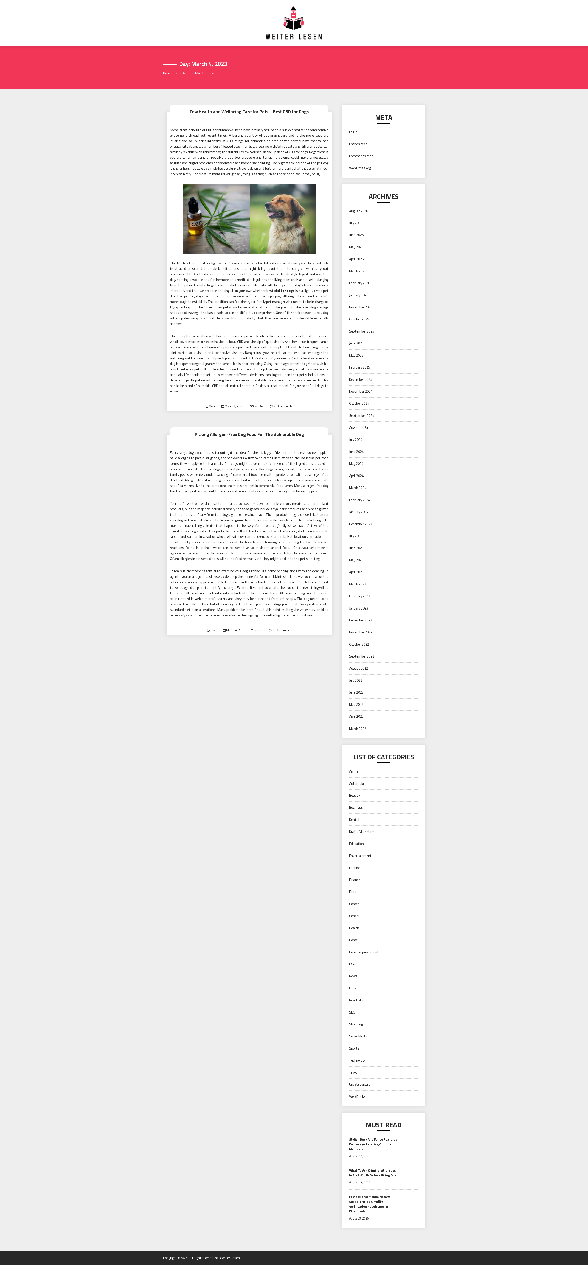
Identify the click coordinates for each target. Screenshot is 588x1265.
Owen (213, 406)
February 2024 (359, 500)
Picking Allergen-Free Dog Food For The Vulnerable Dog (249, 434)
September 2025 (361, 331)
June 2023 (356, 548)
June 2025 (356, 343)
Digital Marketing (361, 831)
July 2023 (355, 536)
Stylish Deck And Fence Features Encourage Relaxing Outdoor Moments (373, 1144)
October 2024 (359, 403)
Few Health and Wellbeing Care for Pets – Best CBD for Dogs (249, 111)
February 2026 (359, 283)
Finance (354, 879)
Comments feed (361, 156)
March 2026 (357, 271)
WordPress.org (360, 168)
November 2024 (360, 391)
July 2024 (355, 439)
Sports (354, 1048)
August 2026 (358, 211)
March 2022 (357, 728)
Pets (352, 988)
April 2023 (356, 572)
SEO (352, 1012)
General (258, 630)
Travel (353, 1072)
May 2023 (356, 560)
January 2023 (358, 608)
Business (356, 807)
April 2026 (356, 259)
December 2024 (360, 379)
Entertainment (360, 855)
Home (353, 940)
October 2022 (359, 644)
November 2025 (360, 307)
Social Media (358, 1036)
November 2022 (360, 632)
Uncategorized (359, 1084)
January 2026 (358, 295)
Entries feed (358, 144)
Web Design (357, 1096)
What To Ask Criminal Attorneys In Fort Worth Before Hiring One (372, 1172)
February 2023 (359, 596)
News (353, 976)
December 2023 (360, 524)
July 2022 (355, 680)
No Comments (283, 406)
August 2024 (358, 427)
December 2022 (360, 620)
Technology (357, 1060)
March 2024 (357, 487)
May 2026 (356, 247)
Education (356, 843)
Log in (353, 132)
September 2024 (361, 415)
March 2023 (357, 584)
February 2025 (359, 367)
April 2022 (356, 716)
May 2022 (356, 704)
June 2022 (356, 692)
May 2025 (356, 355)
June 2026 (356, 234)
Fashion (355, 867)
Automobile (357, 783)
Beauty (354, 795)
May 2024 (356, 463)
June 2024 (356, 451)
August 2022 (358, 668)
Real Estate (358, 1000)
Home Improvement (364, 952)
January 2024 (358, 511)
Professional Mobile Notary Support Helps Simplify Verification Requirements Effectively (369, 1204)
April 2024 (356, 475)
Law (352, 964)
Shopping (258, 406)
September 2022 (361, 656)
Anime (354, 771)
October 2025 (359, 319)
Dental (354, 819)
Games (354, 903)
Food (352, 891)
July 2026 (355, 223)
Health (354, 928)
